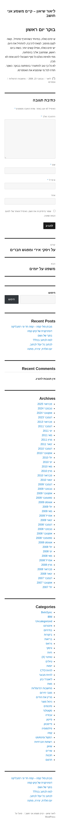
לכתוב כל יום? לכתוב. (40, 344)
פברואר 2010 (44, 475)
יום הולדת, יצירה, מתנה (39, 349)
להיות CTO (46, 670)
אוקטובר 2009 (44, 493)
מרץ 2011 (46, 439)
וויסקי (49, 648)
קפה (50, 733)
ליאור (48, 79)
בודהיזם (48, 630)
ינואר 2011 (46, 444)
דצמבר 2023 (45, 417)
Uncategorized (44, 621)
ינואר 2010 (46, 480)
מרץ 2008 (46, 564)
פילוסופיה (47, 728)
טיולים (49, 661)
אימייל (51, 180)
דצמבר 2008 (45, 524)
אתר (53, 195)
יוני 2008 (47, 551)
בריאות (48, 639)
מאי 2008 (47, 556)
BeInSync (46, 612)
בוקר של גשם (45, 335)
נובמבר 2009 (45, 489)
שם (52, 165)
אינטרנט (47, 625)
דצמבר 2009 (45, 484)
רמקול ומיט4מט (44, 737)
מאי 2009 (47, 511)
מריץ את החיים (44, 697)
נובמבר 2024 (45, 408)
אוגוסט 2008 (45, 542)
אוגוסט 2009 (45, 502)
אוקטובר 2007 (44, 582)
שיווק (49, 746)
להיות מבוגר (45, 675)
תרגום (49, 759)
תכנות (49, 755)
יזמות (49, 666)
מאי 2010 (47, 466)
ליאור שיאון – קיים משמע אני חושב (40, 813)
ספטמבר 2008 (44, 538)
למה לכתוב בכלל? (42, 340)
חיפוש (51, 292)
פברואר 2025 (44, 404)
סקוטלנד (47, 710)
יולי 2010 (47, 457)
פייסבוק (48, 724)
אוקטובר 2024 (44, 413)
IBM (50, 616)
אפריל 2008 (45, 560)
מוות (49, 683)
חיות (49, 652)
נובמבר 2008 (45, 529)
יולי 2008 (47, 547)
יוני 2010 (47, 462)
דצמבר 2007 (45, 578)
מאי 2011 (47, 435)
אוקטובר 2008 (44, 533)
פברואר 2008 (44, 569)
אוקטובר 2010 (44, 453)
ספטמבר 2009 (44, 497)
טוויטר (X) (47, 657)
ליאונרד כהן (46, 679)
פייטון (49, 719)
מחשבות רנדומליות (17, 79)
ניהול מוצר (46, 701)
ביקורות (48, 634)
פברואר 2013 (44, 422)
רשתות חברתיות (43, 742)
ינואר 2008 (46, 573)
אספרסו (51, 82)
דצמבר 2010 (45, 448)
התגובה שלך (48, 116)
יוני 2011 (47, 430)
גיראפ (49, 643)
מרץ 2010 (46, 471)
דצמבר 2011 (45, 426)
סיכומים (48, 706)
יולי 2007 (47, 587)
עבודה (48, 715)
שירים (49, 750)
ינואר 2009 (46, 520)
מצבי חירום (46, 692)
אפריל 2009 (45, 515)
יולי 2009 (47, 506)
